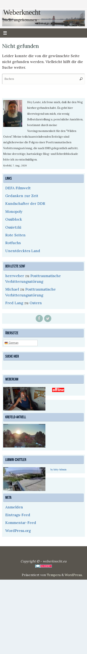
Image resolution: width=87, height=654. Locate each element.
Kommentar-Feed (20, 522)
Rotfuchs (13, 243)
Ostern (36, 303)
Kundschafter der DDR (25, 203)
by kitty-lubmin (58, 469)
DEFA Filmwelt (18, 188)
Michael (12, 289)
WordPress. (74, 574)
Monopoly (13, 211)
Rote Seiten (15, 235)
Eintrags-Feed (17, 514)
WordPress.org (18, 530)
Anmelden (14, 506)
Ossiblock (13, 219)
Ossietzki (13, 227)
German (13, 342)
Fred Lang (14, 303)
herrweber (14, 276)
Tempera (54, 574)
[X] (47, 318)
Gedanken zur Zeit (21, 195)
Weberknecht (21, 12)
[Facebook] (39, 318)
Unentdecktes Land (22, 251)
